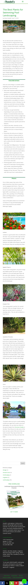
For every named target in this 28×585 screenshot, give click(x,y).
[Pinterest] (16, 583)
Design (4, 470)
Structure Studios (19, 427)
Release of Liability (7, 577)
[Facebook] (2, 583)
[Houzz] (11, 583)
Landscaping (6, 480)
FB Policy (21, 575)
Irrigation (5, 477)
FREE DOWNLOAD (14, 484)
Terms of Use (7, 575)
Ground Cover (6, 472)
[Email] (21, 583)
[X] (7, 583)
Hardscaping (6, 475)
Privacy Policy (14, 575)
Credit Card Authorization (18, 577)
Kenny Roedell (7, 18)
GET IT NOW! (14, 512)
